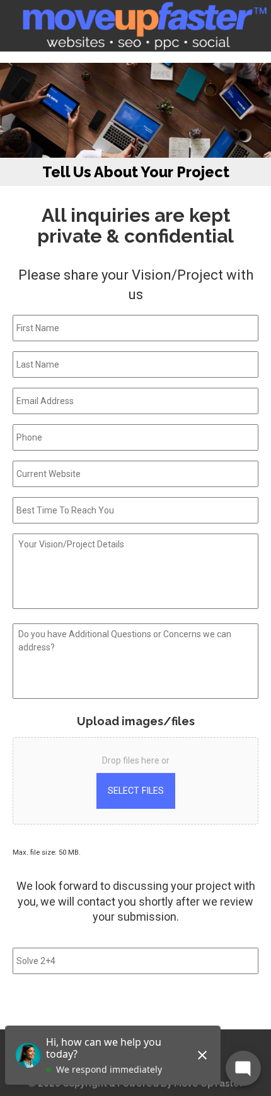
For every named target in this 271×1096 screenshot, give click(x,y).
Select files (136, 791)
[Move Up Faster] (143, 26)
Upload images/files (136, 721)
